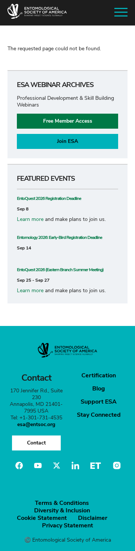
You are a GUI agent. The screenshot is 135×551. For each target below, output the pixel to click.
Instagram (116, 465)
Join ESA (67, 141)
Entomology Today (95, 465)
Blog (98, 388)
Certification (98, 375)
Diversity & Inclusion (62, 510)
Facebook (19, 465)
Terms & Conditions (62, 503)
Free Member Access (67, 121)
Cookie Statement (42, 518)
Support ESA (99, 402)
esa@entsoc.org (36, 424)
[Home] (37, 13)
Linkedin (75, 465)
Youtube (38, 465)
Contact (36, 442)
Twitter (56, 465)
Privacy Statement (67, 525)
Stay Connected (99, 415)
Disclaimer (92, 518)
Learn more (30, 219)
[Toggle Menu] (121, 12)
